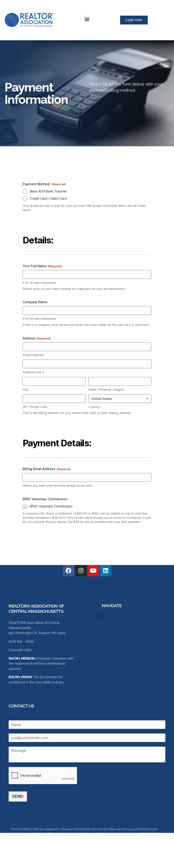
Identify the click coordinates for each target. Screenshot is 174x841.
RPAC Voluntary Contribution (51, 506)
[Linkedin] (105, 570)
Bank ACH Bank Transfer (48, 191)
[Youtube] (93, 570)
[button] (87, 19)
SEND (17, 796)
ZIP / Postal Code (35, 406)
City (25, 389)
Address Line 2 (33, 372)
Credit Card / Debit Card (48, 198)
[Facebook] (68, 570)
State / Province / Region (106, 389)
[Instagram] (81, 570)
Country (94, 406)
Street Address (33, 355)
